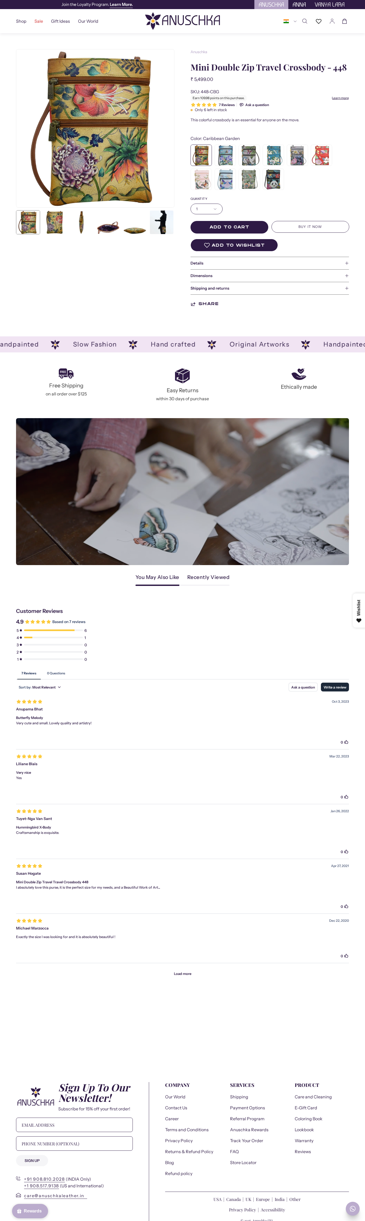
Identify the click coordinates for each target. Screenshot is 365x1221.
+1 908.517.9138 (41, 1185)
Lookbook (304, 1129)
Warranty (304, 1140)
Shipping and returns (210, 288)
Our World (175, 1096)
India (280, 1199)
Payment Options (247, 1107)
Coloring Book (309, 1118)
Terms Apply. (111, 4)
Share (209, 303)
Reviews (303, 1151)
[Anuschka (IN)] (182, 21)
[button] (60, 21)
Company (177, 1085)
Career (172, 1118)
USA (218, 1199)
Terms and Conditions (187, 1129)
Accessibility (273, 1209)
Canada (234, 1199)
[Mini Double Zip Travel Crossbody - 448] (28, 222)
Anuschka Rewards (249, 1129)
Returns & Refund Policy (189, 1151)
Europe (263, 1199)
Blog (169, 1162)
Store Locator (243, 1162)
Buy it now (310, 227)
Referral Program (247, 1118)
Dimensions (201, 275)
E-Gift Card (306, 1107)
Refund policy (178, 1173)
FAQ (234, 1151)
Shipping (239, 1096)
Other (295, 1199)
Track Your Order (246, 1140)
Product (307, 1085)
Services (242, 1085)
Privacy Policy (179, 1140)
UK (248, 1199)
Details (197, 263)
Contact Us (176, 1107)
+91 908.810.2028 (44, 1179)
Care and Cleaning (313, 1096)
